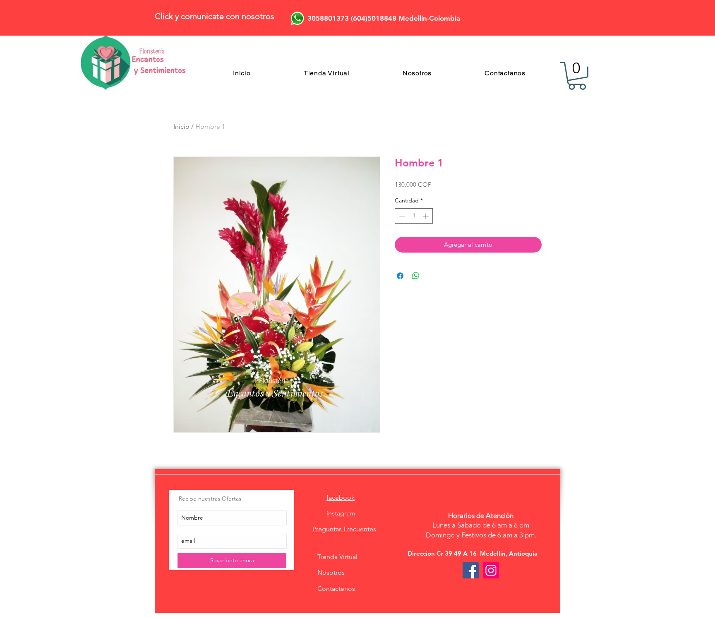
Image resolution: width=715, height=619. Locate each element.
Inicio (181, 126)
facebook (340, 497)
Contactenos (336, 589)
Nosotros (331, 572)
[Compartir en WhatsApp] (416, 276)
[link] (577, 76)
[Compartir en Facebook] (400, 276)
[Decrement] (401, 216)
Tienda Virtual (337, 557)
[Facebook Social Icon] (471, 570)
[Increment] (426, 216)
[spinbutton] (413, 216)
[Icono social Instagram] (491, 570)
